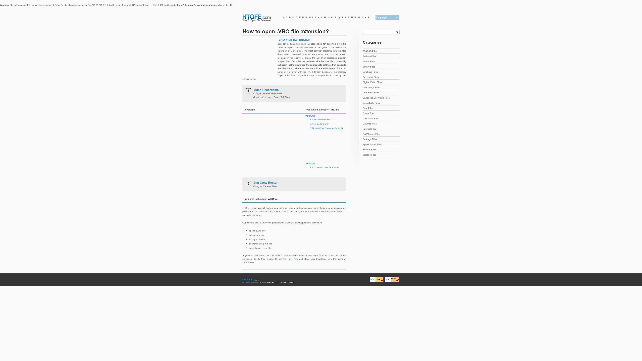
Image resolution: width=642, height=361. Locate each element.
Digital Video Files (372, 82)
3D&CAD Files (370, 51)
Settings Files (370, 139)
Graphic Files (370, 123)
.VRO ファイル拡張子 (387, 35)
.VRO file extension (386, 22)
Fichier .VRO (383, 43)
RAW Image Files (371, 134)
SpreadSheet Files (372, 144)
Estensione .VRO (385, 39)
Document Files (371, 92)
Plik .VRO (382, 48)
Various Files (369, 154)
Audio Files (369, 61)
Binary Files (369, 66)
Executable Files (371, 102)
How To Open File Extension (260, 18)
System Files (369, 149)
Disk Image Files (371, 87)
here (296, 258)
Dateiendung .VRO (386, 30)
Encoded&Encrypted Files (376, 97)
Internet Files (369, 128)
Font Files (368, 108)
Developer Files (371, 77)
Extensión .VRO (385, 26)
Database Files (370, 71)
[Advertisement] (259, 58)
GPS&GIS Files (371, 118)
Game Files (368, 113)
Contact (291, 282)
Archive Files (369, 56)
